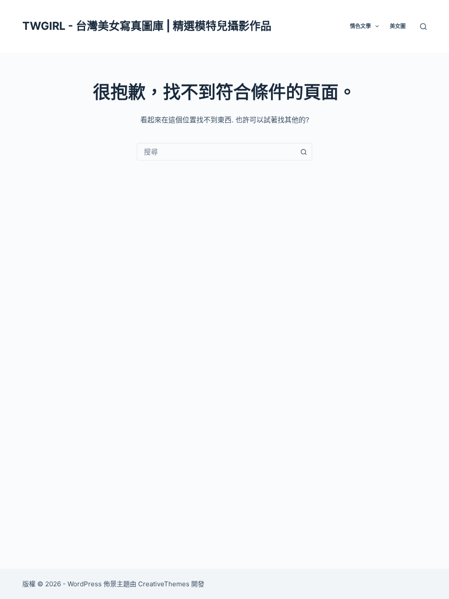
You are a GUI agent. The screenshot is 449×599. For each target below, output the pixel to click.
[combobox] (216, 151)
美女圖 (398, 26)
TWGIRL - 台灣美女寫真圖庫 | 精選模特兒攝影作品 (146, 25)
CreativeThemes (163, 584)
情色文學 (360, 26)
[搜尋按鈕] (303, 151)
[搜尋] (423, 26)
